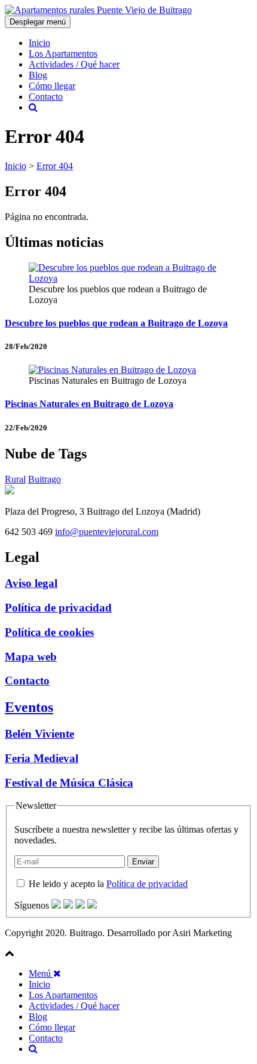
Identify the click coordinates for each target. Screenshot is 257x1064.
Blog (38, 75)
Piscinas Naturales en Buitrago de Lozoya (89, 404)
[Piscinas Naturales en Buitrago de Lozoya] (112, 370)
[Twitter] (68, 905)
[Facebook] (56, 905)
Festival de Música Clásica (69, 782)
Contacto (46, 96)
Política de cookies (49, 632)
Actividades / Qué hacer (74, 64)
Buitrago (44, 479)
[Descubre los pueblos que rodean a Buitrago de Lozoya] (128, 278)
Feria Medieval (41, 758)
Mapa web (31, 656)
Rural (15, 479)
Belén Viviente (39, 733)
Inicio (39, 43)
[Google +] (80, 905)
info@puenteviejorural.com (106, 532)
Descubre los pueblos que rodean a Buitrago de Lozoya (116, 323)
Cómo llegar (52, 86)
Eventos (29, 707)
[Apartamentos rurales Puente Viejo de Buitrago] (98, 10)
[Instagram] (92, 905)
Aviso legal (31, 583)
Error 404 (54, 166)
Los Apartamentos (63, 53)
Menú (41, 973)
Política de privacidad (58, 607)
